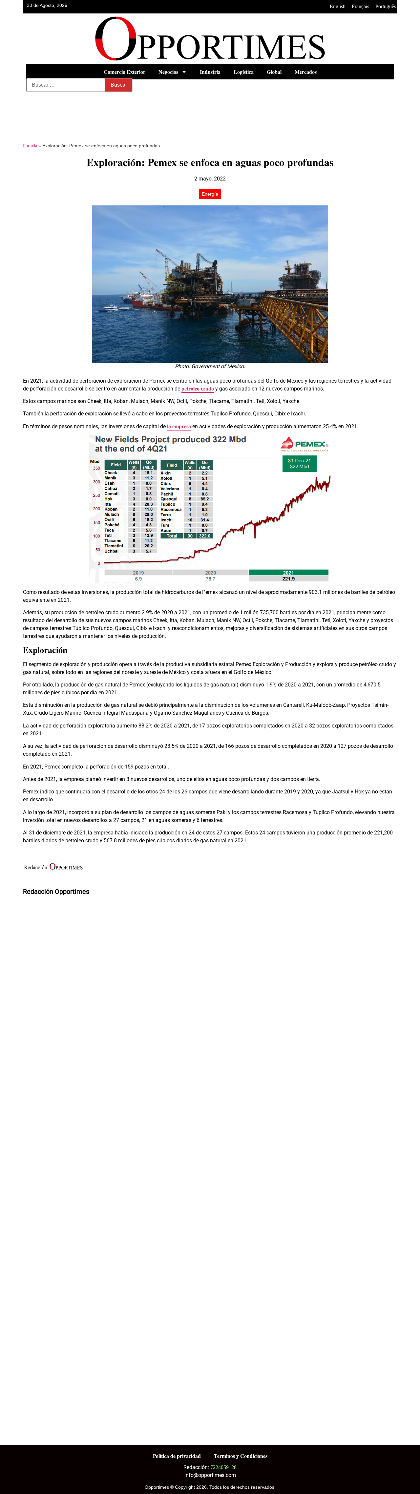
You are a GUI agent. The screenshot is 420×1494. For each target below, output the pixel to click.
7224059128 (223, 1467)
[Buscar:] (65, 85)
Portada (30, 145)
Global (274, 71)
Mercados (306, 71)
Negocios (168, 71)
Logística (244, 71)
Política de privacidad (177, 1456)
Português (385, 6)
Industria (210, 71)
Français (360, 6)
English (338, 6)
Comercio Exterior (124, 71)
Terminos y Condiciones (240, 1456)
